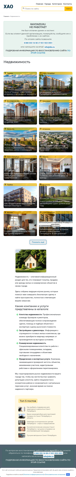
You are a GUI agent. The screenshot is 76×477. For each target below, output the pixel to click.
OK (68, 474)
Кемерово (10, 129)
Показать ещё (38, 242)
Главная (39, 4)
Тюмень (10, 73)
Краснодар (46, 101)
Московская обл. (13, 101)
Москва (10, 212)
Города (47, 4)
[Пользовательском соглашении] (55, 474)
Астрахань (46, 129)
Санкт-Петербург (48, 73)
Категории (57, 4)
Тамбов (10, 185)
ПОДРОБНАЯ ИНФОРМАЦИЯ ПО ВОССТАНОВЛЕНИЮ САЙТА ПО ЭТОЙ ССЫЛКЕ (38, 461)
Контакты (67, 4)
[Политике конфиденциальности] (33, 474)
